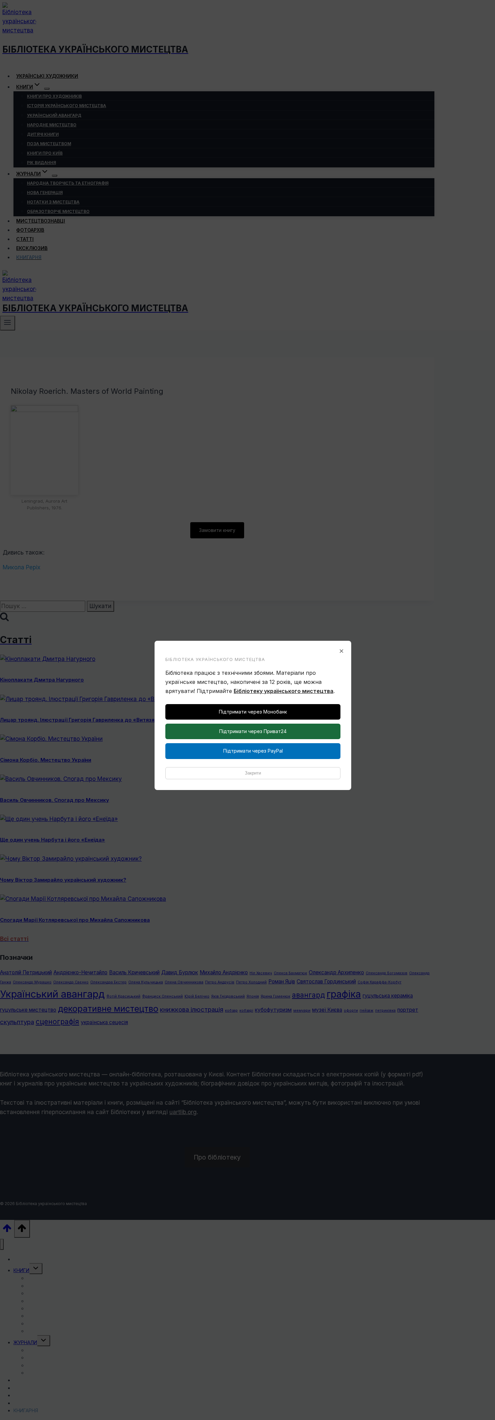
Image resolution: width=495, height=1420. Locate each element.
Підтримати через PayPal (253, 751)
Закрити (253, 773)
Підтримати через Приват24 (253, 731)
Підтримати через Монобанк (253, 712)
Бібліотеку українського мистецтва (283, 691)
